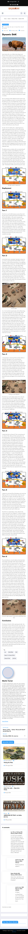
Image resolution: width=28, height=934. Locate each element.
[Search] (21, 13)
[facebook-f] (10, 4)
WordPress (15, 930)
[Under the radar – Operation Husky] (14, 778)
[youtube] (17, 4)
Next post (5, 733)
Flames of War (5, 24)
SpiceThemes (14, 931)
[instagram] (15, 4)
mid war (5, 28)
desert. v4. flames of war (16, 26)
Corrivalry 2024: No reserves (10, 736)
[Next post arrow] (24, 736)
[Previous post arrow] (24, 729)
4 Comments (22, 30)
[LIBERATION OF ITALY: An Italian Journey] (14, 805)
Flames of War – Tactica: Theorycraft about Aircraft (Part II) (14, 730)
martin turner (6, 30)
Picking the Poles (8, 762)
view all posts (5, 721)
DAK (10, 26)
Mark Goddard (8, 760)
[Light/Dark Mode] (24, 13)
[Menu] (2, 13)
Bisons (24, 59)
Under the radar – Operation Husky (12, 788)
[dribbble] (14, 4)
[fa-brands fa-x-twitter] (12, 4)
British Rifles (7, 26)
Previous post (5, 727)
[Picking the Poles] (14, 753)
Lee (6, 813)
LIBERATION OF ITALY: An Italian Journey (13, 816)
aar (4, 26)
